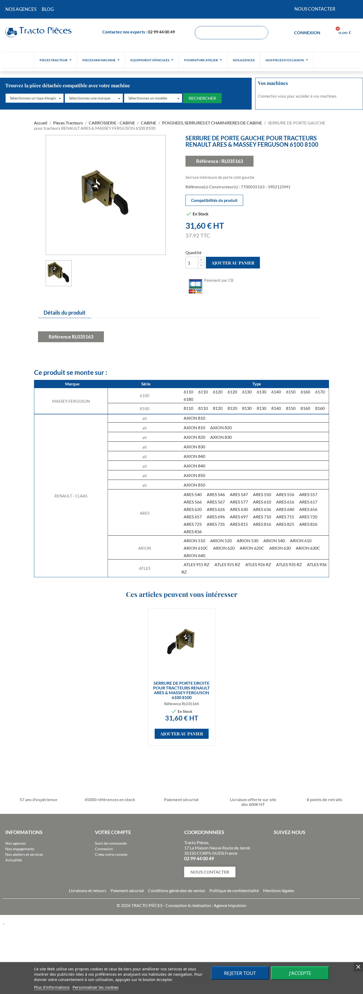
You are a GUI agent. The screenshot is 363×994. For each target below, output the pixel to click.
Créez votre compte (111, 854)
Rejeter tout (240, 973)
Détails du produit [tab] (65, 312)
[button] (34, 98)
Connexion (104, 849)
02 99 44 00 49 (161, 31)
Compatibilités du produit (214, 200)
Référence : (208, 161)
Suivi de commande (111, 843)
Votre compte (113, 832)
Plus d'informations (52, 987)
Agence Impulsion (230, 905)
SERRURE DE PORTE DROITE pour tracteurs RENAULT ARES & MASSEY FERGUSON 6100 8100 (181, 690)
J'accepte (300, 973)
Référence (60, 336)
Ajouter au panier (233, 263)
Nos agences (15, 843)
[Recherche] (261, 32)
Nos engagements (19, 849)
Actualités (13, 860)
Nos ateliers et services (24, 854)
